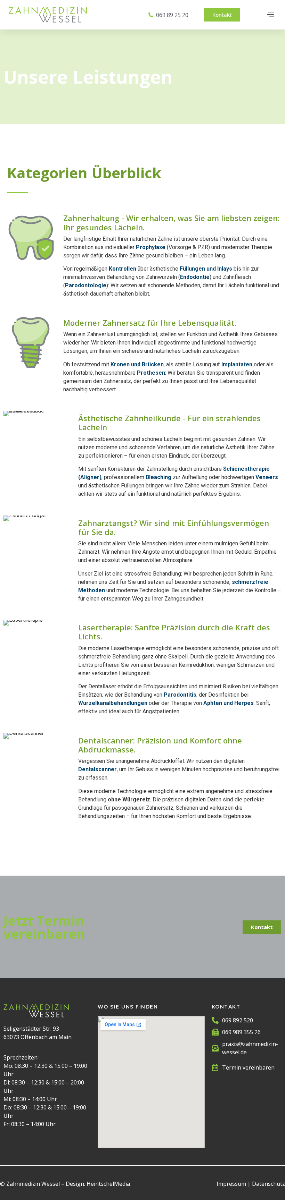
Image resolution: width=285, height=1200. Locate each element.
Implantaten (236, 364)
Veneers (266, 477)
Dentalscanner (97, 769)
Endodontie (195, 277)
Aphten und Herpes (228, 703)
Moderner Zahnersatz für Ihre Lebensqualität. (149, 322)
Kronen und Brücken (137, 364)
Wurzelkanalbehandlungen (112, 703)
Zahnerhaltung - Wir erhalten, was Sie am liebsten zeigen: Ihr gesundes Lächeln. (171, 222)
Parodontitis (180, 694)
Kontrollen (122, 268)
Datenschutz (268, 1184)
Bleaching (158, 477)
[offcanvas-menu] (270, 14)
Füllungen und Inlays (206, 268)
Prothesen (151, 372)
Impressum (231, 1184)
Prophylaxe (150, 247)
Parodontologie (85, 285)
